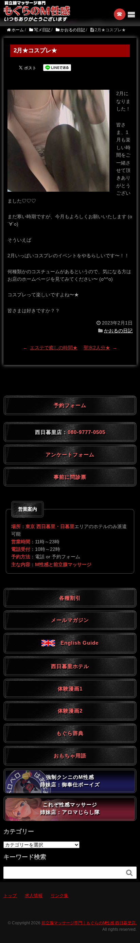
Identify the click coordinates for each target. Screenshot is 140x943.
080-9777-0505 (86, 432)
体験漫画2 (70, 711)
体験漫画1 (70, 689)
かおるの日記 (118, 330)
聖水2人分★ (97, 347)
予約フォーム (70, 405)
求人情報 (33, 895)
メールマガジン (70, 620)
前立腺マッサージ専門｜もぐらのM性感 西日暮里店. (89, 923)
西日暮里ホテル (70, 666)
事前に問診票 (70, 477)
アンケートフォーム (70, 454)
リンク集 (59, 895)
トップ (10, 895)
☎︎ (120, 14)
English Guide (77, 643)
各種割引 (70, 598)
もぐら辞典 (70, 733)
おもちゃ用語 (70, 755)
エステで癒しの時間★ (53, 347)
